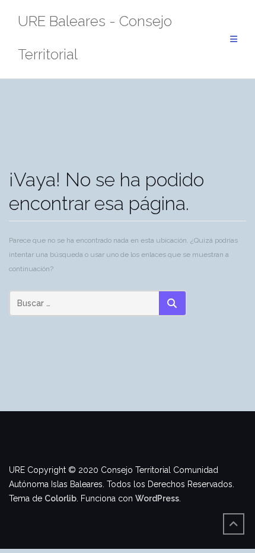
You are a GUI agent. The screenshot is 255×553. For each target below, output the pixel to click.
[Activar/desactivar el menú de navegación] (234, 39)
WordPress (157, 498)
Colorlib (60, 498)
